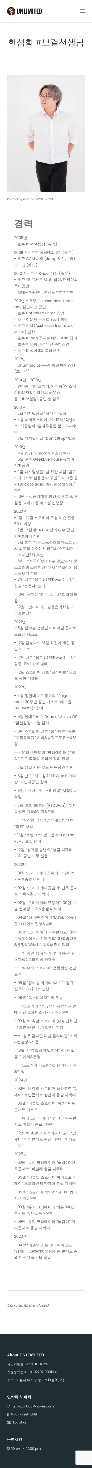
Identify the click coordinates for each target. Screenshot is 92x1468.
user (26, 199)
